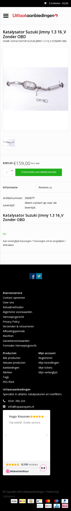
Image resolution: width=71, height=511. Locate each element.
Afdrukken (8, 245)
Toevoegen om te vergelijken (49, 241)
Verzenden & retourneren (18, 326)
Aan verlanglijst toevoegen (17, 241)
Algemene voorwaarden (17, 312)
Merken (7, 372)
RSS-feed (8, 382)
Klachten (8, 336)
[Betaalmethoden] (13, 501)
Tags (6, 377)
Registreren (45, 358)
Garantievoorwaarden (16, 341)
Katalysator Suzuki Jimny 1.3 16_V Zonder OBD (39, 41)
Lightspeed (9, 496)
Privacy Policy (11, 321)
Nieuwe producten (14, 362)
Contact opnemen (14, 297)
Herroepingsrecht (13, 317)
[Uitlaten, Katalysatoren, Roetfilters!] (41, 15)
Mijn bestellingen (48, 362)
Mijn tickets (45, 367)
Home (6, 41)
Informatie (10, 187)
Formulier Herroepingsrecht (20, 345)
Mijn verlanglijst (48, 372)
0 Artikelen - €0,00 (58, 3)
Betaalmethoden (13, 307)
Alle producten (11, 358)
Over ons (8, 302)
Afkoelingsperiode (14, 331)
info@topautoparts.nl (21, 406)
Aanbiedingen (11, 367)
